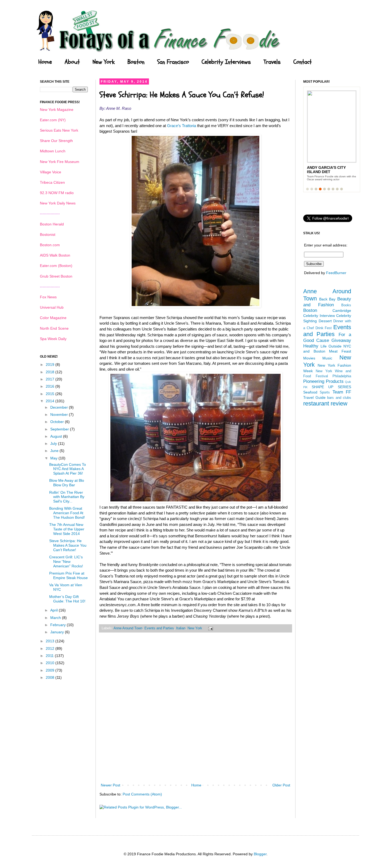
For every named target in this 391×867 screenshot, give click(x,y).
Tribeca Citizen (52, 182)
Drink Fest (323, 328)
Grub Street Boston (56, 276)
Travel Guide (314, 397)
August (56, 436)
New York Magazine (56, 109)
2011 (50, 656)
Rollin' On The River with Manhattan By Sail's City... (66, 497)
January (57, 632)
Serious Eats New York (59, 130)
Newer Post (110, 785)
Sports (325, 392)
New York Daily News (58, 203)
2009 (50, 670)
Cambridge (341, 310)
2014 (50, 401)
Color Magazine (53, 318)
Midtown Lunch (52, 151)
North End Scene (54, 328)
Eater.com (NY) (53, 120)
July (54, 443)
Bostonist (47, 234)
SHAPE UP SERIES (331, 387)
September (60, 429)
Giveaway (341, 340)
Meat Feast (340, 351)
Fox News (48, 297)
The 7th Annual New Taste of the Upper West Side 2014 (66, 529)
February (58, 625)
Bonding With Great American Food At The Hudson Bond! (67, 513)
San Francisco (173, 62)
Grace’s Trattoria (181, 125)
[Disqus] (195, 711)
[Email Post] (210, 628)
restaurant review (325, 403)
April (54, 610)
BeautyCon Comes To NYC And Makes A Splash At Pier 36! (67, 469)
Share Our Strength (56, 141)
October (57, 422)
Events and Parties (159, 628)
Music (327, 358)
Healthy (310, 346)
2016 (50, 386)
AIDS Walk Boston (55, 255)
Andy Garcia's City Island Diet (326, 169)
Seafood (310, 392)
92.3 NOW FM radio (57, 193)
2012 (50, 648)
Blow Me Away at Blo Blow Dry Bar (66, 482)
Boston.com (50, 245)
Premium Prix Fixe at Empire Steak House (68, 575)
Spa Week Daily (53, 339)
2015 (50, 394)
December (59, 407)
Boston (135, 62)
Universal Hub (52, 307)
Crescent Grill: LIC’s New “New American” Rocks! (66, 561)
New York (104, 62)
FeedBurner (336, 273)
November (59, 414)
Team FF (341, 392)
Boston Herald (52, 224)
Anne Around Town (128, 628)
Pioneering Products (323, 381)
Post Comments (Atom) (142, 794)
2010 (50, 663)
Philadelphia (341, 376)
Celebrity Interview (319, 315)
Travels (272, 62)
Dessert (325, 321)
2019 (50, 364)
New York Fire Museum (59, 162)
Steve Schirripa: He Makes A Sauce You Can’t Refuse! (67, 545)
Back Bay (327, 299)
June (55, 451)
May (54, 458)
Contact (302, 62)
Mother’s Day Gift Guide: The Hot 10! (67, 598)
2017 (50, 379)
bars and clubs (339, 398)
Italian (180, 628)
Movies (309, 358)
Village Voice (50, 172)
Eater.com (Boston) (56, 265)
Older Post (281, 785)
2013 (50, 641)
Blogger (260, 854)
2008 (50, 677)
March (56, 617)
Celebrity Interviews (226, 62)
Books (346, 305)
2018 (50, 372)
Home (45, 62)
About (72, 62)
